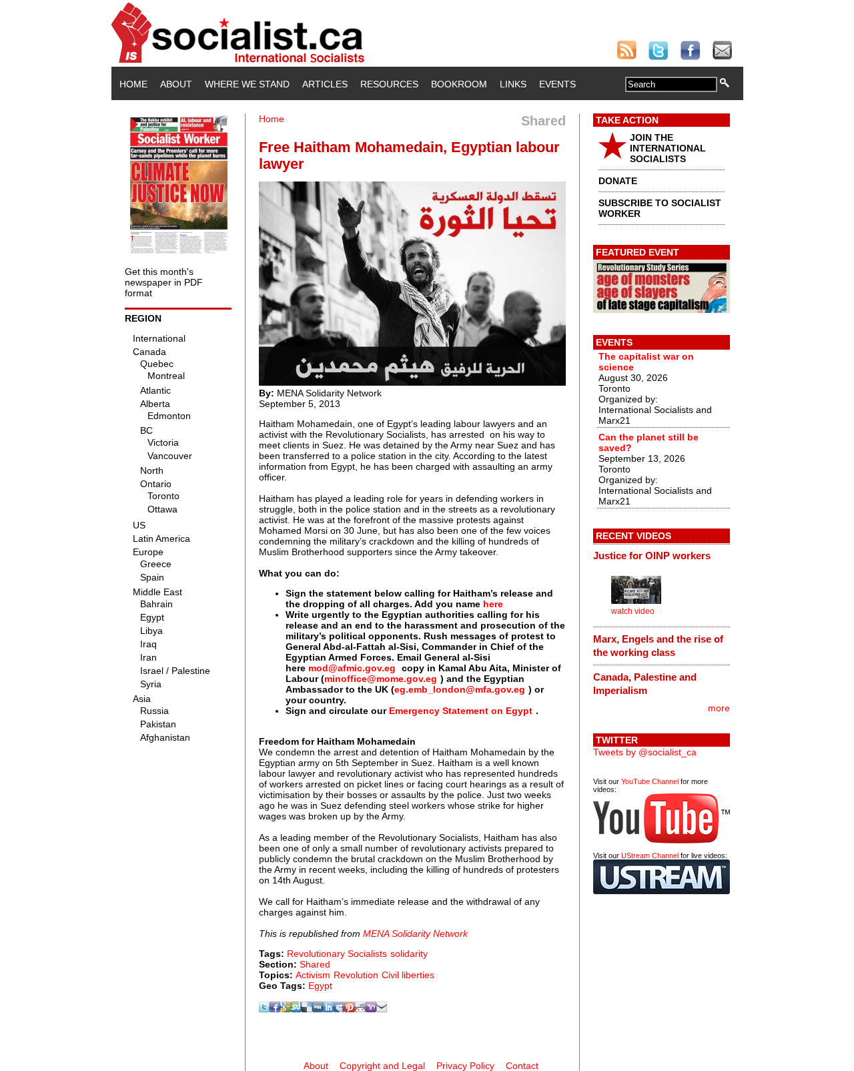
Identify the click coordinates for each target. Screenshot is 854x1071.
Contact (522, 1065)
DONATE (617, 180)
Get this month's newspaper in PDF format (164, 282)
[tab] (661, 556)
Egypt (320, 985)
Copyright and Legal (382, 1065)
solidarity (409, 953)
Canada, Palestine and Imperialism (645, 683)
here (493, 604)
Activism (313, 975)
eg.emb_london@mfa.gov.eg (459, 689)
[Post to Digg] (317, 1009)
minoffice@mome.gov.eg (380, 678)
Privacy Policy (465, 1065)
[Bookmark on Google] (285, 1009)
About (176, 84)
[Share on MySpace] (339, 1009)
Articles (325, 84)
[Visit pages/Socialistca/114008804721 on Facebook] (275, 1009)
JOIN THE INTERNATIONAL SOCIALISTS (668, 148)
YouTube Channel (650, 781)
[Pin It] (349, 1009)
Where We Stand (247, 84)
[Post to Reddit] (360, 1009)
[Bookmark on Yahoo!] (371, 1009)
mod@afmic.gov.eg (352, 668)
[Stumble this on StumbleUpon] (296, 1009)
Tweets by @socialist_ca (645, 752)
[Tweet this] (264, 1009)
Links (513, 84)
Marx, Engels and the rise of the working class (658, 645)
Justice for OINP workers (652, 555)
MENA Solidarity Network (415, 933)
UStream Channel (650, 855)
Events (557, 84)
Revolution (356, 975)
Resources (389, 84)
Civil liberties (408, 975)
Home (133, 84)
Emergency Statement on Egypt (460, 710)
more (719, 708)
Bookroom (459, 84)
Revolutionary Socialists (337, 953)
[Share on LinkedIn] (328, 1009)
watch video (633, 611)
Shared (315, 964)
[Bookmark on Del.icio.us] (307, 1009)
